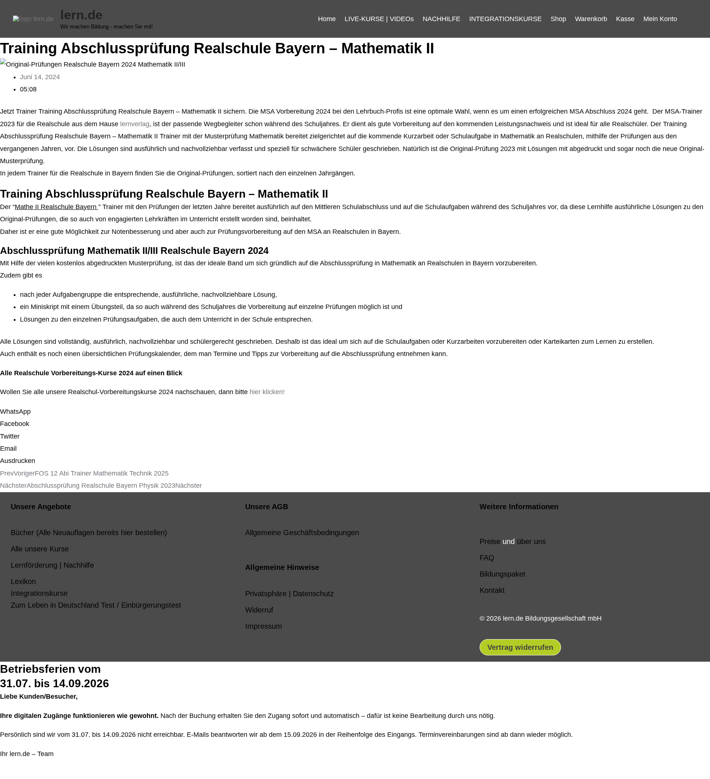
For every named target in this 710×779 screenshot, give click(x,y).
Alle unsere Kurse (40, 549)
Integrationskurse (39, 593)
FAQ (487, 558)
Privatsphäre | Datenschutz (289, 594)
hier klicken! (267, 392)
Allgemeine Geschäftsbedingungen (302, 532)
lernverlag (134, 124)
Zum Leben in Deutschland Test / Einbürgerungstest (96, 605)
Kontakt (492, 590)
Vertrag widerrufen (520, 647)
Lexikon (23, 581)
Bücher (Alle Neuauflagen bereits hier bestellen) (89, 532)
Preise (490, 541)
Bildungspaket (502, 574)
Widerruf (259, 610)
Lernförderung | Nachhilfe (52, 565)
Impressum (263, 626)
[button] (689, 18)
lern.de (81, 14)
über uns (531, 541)
